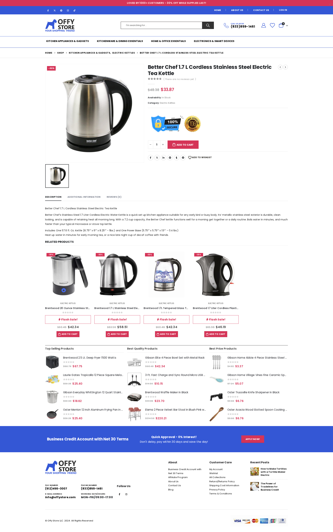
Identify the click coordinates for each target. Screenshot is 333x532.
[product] (52, 362)
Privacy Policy (217, 489)
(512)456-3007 (56, 489)
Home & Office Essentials (168, 41)
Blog (170, 489)
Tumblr (176, 157)
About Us (237, 10)
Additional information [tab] (83, 197)
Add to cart (185, 145)
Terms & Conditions (220, 493)
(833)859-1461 (92, 489)
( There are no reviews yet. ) (179, 79)
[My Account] (263, 25)
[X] (55, 10)
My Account (216, 469)
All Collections (217, 477)
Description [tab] (53, 197)
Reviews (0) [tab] (114, 197)
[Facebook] (48, 10)
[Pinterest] (61, 10)
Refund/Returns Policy (222, 481)
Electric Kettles (167, 102)
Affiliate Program (178, 477)
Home (217, 10)
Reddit (183, 157)
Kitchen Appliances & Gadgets (67, 41)
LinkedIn (163, 157)
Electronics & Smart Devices (214, 41)
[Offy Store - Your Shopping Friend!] (60, 25)
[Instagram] (68, 10)
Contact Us (261, 10)
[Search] (208, 25)
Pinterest (170, 157)
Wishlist (213, 473)
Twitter (157, 157)
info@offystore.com (60, 497)
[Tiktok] (74, 10)
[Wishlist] (272, 25)
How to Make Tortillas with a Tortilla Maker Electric (273, 472)
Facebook (150, 157)
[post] (254, 471)
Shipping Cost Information (224, 485)
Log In (283, 9)
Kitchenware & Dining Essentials (120, 41)
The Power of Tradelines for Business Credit (270, 486)
